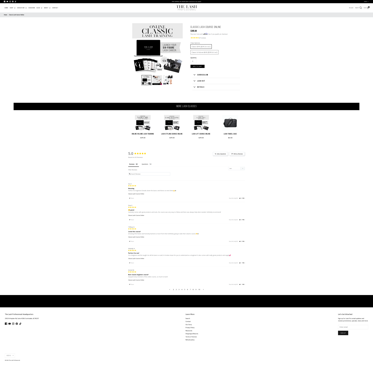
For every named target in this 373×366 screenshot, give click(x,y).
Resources (189, 330)
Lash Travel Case (230, 134)
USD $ (365, 1)
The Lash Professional (14, 360)
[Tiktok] (15, 1)
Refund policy (190, 340)
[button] (240, 198)
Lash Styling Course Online (172, 134)
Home (5, 15)
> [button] (203, 289)
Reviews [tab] (131, 164)
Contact (188, 321)
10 (199, 289)
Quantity (193, 58)
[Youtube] (7, 1)
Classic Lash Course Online (16, 15)
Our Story (189, 324)
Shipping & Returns (192, 333)
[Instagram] (10, 1)
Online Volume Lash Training (143, 134)
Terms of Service (191, 337)
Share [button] (132, 198)
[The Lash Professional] (186, 8)
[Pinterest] (13, 1)
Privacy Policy (190, 327)
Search (188, 318)
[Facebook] (4, 1)
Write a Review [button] (238, 154)
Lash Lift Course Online (201, 134)
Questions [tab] (145, 164)
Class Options (195, 43)
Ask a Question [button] (221, 154)
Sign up (343, 333)
